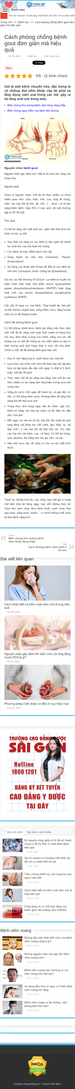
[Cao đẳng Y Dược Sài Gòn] (37, 772)
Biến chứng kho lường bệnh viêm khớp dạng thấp (36, 105)
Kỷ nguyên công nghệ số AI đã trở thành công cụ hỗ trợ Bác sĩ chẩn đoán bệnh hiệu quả (47, 844)
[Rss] (37, 1079)
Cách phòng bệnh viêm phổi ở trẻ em (47, 547)
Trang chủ (6, 22)
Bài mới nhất (14, 832)
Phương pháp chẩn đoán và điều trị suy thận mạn (36, 703)
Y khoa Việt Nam (51, 1083)
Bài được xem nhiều (39, 832)
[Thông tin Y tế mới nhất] (37, 4)
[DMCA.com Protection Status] (37, 1066)
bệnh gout (31, 168)
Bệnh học (23, 22)
